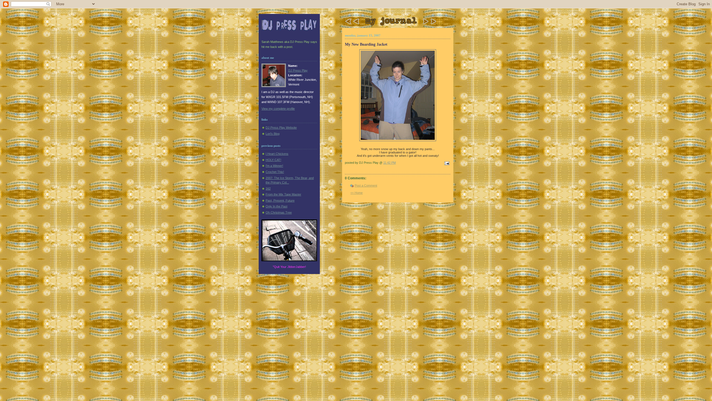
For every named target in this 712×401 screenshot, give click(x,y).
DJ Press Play (298, 70)
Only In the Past (276, 206)
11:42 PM (389, 162)
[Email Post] (446, 163)
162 (268, 188)
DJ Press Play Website (281, 127)
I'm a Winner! (274, 165)
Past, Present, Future (280, 200)
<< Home (356, 192)
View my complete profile (278, 108)
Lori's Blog (273, 133)
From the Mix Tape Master (283, 194)
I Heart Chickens (277, 153)
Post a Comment (366, 185)
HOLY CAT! (273, 160)
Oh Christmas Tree (279, 212)
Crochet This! (275, 171)
